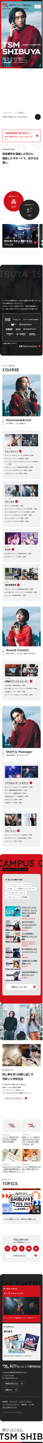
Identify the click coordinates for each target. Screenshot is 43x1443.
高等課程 (24, 897)
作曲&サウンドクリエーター (26, 889)
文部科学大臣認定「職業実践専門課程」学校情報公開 (15, 8)
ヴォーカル (26, 884)
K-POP (10, 889)
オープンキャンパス (12, 1440)
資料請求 (28, 1440)
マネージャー (12, 897)
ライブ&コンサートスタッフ (16, 893)
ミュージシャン (13, 884)
